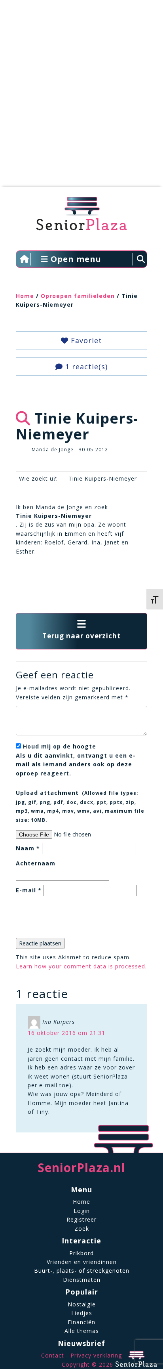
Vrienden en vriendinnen (82, 1262)
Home (25, 296)
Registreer (81, 1219)
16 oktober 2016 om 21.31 (66, 1033)
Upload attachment (80, 806)
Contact (52, 1355)
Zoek (81, 1228)
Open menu (74, 259)
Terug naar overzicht (81, 635)
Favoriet (85, 340)
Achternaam (35, 863)
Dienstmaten (81, 1279)
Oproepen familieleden (78, 296)
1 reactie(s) (85, 366)
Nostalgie (82, 1304)
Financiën (81, 1322)
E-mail (29, 890)
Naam (28, 848)
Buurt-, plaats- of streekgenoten (81, 1270)
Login (82, 1210)
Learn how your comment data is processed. (81, 966)
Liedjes (81, 1313)
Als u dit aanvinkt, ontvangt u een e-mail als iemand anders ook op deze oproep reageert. (76, 760)
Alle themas (81, 1331)
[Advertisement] (81, 97)
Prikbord (81, 1253)
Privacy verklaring (96, 1355)
